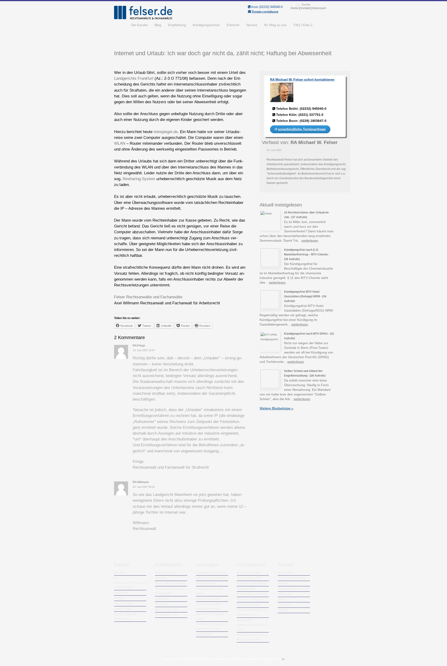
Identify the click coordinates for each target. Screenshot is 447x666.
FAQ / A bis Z (303, 25)
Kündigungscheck (206, 583)
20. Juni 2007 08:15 (144, 486)
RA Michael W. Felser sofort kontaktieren (302, 79)
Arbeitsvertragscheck (208, 598)
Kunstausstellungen (248, 604)
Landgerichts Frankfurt (133, 78)
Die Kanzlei (139, 25)
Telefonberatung (246, 588)
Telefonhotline (285, 572)
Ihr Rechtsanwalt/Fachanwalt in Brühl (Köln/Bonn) (130, 583)
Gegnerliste (161, 604)
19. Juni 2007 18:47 (144, 350)
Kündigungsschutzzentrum (211, 572)
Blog (158, 25)
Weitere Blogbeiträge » (276, 408)
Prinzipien (119, 598)
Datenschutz (285, 594)
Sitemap (282, 610)
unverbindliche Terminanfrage (302, 129)
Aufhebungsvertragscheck (211, 578)
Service (251, 25)
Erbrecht (233, 25)
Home (121, 25)
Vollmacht (283, 583)
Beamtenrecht (204, 634)
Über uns (119, 572)
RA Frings (139, 345)
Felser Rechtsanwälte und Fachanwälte (148, 297)
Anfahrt (282, 599)
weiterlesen (309, 240)
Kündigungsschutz (206, 25)
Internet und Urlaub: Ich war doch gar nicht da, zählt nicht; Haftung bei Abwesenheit (223, 53)
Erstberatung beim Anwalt (292, 578)
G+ (283, 659)
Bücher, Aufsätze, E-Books (170, 583)
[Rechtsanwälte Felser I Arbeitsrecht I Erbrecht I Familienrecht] (143, 18)
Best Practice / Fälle (166, 609)
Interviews (161, 578)
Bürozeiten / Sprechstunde (252, 583)
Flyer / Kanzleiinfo (124, 603)
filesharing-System (139, 179)
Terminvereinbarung (248, 572)
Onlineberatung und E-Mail (252, 594)
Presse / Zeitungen (165, 572)
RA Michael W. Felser (314, 142)
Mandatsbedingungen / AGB (293, 588)
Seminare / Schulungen (250, 599)
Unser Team (121, 592)
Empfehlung (177, 25)
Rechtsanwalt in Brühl (249, 578)
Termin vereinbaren (265, 11)
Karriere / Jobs (122, 608)
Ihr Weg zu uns (275, 25)
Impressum (284, 604)
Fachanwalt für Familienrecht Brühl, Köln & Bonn (252, 625)
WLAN (120, 143)
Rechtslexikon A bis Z (167, 614)
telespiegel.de (166, 132)
